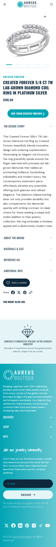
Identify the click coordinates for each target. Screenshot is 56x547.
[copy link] (31, 293)
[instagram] (33, 525)
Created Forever (13, 77)
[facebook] (13, 293)
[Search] (51, 4)
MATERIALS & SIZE (14, 249)
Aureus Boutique (21, 536)
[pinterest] (25, 293)
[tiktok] (40, 525)
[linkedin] (20, 525)
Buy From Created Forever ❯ (28, 113)
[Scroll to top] (51, 542)
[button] (4, 4)
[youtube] (47, 525)
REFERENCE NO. (12, 260)
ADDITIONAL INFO (13, 271)
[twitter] (19, 293)
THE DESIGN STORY (14, 126)
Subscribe (26, 494)
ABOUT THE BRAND (14, 238)
